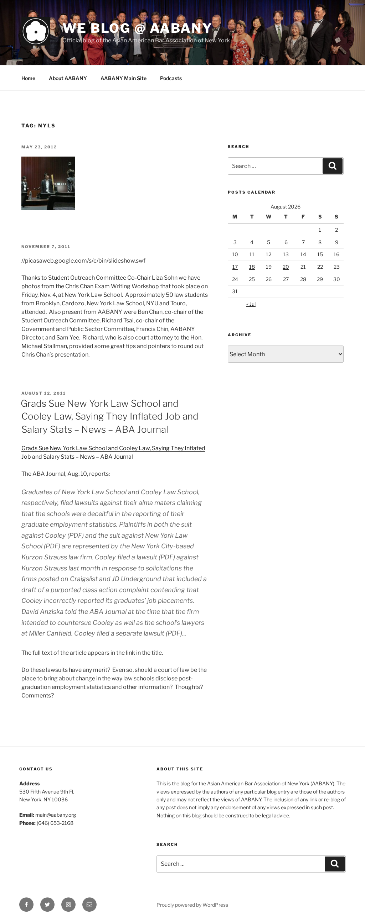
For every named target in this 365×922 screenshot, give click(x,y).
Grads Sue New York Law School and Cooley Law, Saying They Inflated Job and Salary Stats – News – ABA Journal (110, 416)
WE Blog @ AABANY (137, 28)
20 (286, 267)
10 (235, 254)
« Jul (251, 304)
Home (28, 78)
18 (252, 267)
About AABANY (68, 78)
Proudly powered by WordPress (192, 905)
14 (303, 254)
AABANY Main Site (123, 78)
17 (235, 267)
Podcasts (171, 78)
